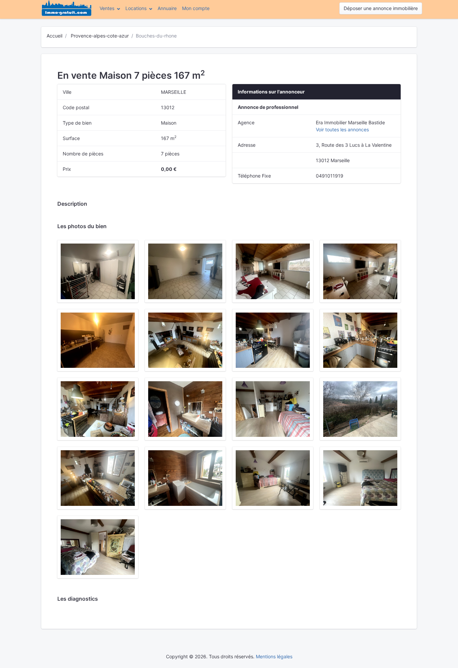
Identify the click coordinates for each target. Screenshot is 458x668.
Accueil (54, 36)
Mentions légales (274, 656)
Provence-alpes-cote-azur (100, 36)
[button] (110, 8)
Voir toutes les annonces (342, 129)
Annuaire (167, 8)
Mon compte (197, 8)
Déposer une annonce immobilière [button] (381, 8)
